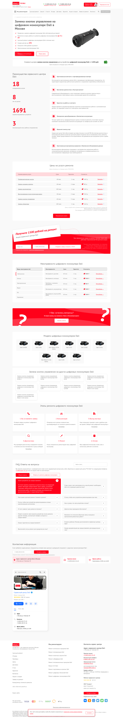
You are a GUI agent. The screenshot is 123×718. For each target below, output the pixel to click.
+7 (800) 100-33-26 (65, 4)
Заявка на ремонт (84, 11)
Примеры (15, 659)
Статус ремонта (106, 11)
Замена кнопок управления (26, 199)
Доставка (59, 11)
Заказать (100, 179)
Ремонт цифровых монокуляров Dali (59, 676)
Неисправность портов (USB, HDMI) (53, 294)
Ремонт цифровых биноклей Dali (58, 673)
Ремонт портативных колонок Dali (59, 669)
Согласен (89, 712)
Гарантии (65, 11)
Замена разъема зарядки (25, 184)
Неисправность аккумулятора (53, 289)
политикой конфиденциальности (36, 250)
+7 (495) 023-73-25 (50, 4)
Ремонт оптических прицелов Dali (59, 648)
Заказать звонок (61, 320)
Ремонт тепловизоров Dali (56, 652)
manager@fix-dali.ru (90, 668)
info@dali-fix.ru (88, 663)
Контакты (92, 11)
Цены (41, 11)
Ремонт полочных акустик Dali (58, 655)
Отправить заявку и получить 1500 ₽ (65, 246)
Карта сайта (16, 693)
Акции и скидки (73, 11)
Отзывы (53, 11)
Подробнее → (100, 273)
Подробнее (61, 426)
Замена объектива (23, 204)
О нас (47, 11)
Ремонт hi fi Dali (53, 666)
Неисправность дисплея (52, 274)
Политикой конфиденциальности (47, 554)
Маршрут (20, 603)
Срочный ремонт (34, 11)
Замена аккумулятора (24, 189)
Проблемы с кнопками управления (52, 283)
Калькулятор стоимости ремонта (22, 682)
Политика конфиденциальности (61, 707)
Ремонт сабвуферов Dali (56, 659)
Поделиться (85, 700)
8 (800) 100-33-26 (89, 659)
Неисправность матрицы (52, 278)
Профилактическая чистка (26, 179)
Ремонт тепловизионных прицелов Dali (60, 662)
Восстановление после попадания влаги (30, 194)
